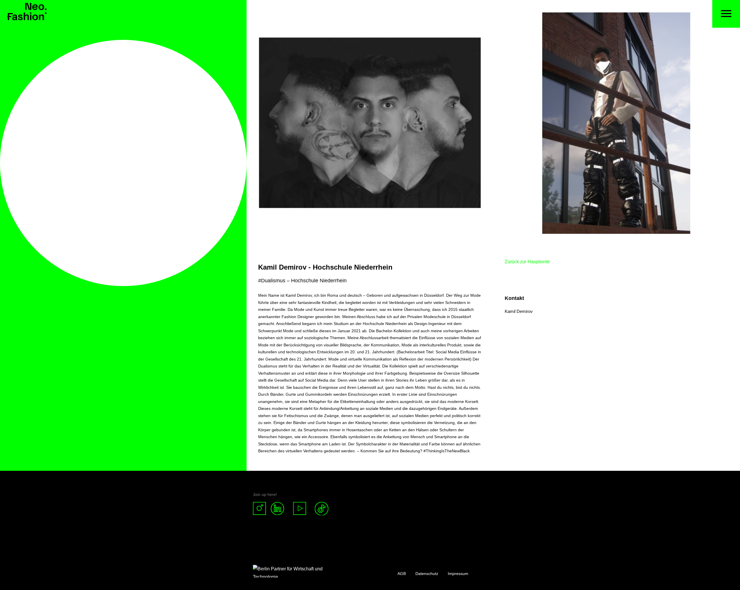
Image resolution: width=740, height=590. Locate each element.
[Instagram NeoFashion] (262, 509)
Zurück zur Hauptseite (527, 261)
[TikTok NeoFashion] (321, 509)
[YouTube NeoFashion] (300, 509)
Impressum (458, 573)
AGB (401, 573)
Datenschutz (426, 573)
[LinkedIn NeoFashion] (280, 509)
